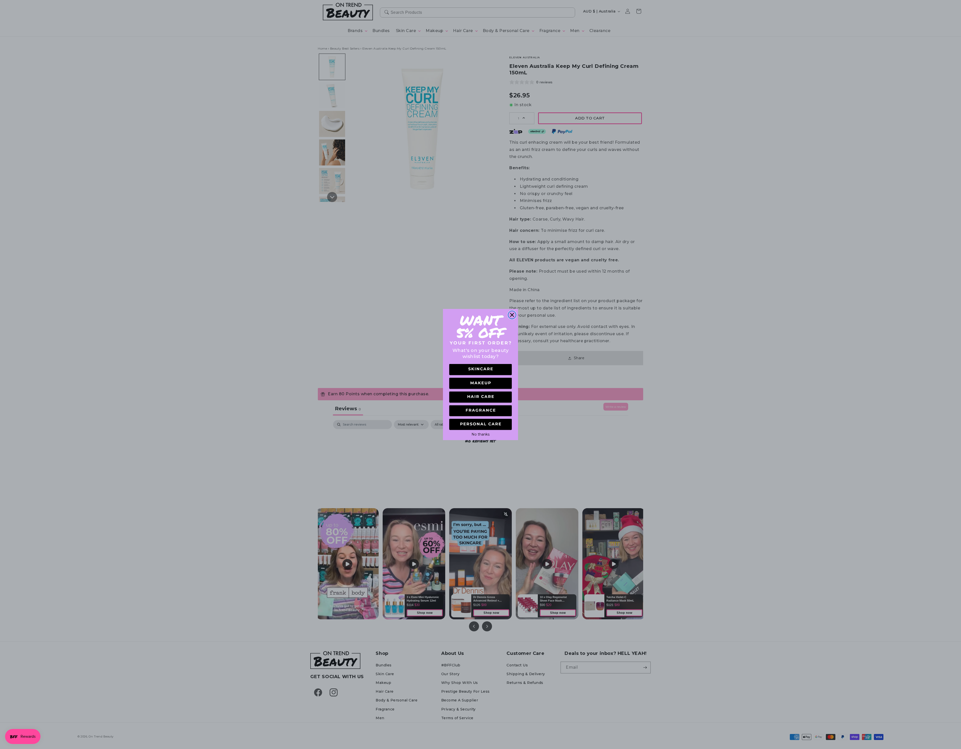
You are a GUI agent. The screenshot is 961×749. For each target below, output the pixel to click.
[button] (480, 369)
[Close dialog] (512, 315)
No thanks (480, 434)
